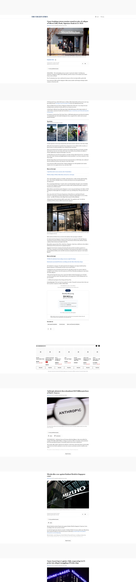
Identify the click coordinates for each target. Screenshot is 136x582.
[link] (39, 16)
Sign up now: (49, 25)
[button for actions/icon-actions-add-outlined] (55, 59)
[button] (97, 16)
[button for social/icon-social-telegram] (82, 63)
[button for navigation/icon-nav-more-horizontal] (88, 63)
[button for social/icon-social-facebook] (85, 63)
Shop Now (40, 367)
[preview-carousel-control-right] (87, 132)
